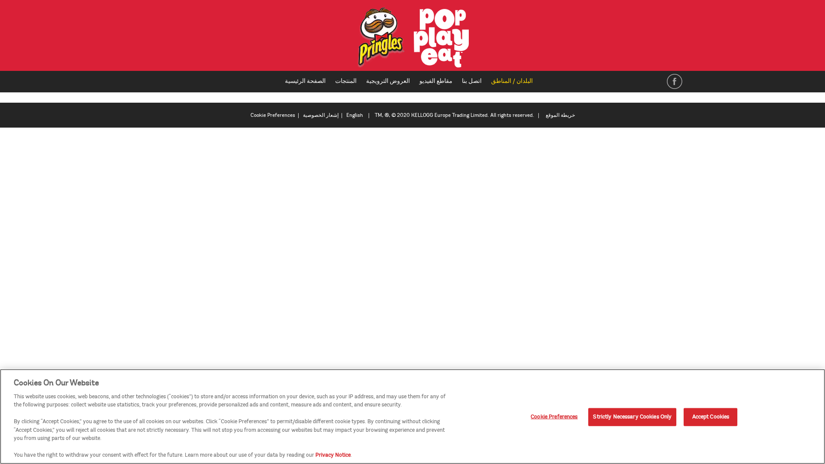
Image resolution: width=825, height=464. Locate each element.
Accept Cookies (711, 416)
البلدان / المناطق (515, 81)
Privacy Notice (333, 455)
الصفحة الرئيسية (305, 81)
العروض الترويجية (388, 81)
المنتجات (346, 81)
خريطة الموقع (560, 115)
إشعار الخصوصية (321, 115)
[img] (412, 37)
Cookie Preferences (554, 416)
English (354, 115)
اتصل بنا (472, 81)
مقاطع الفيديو (435, 81)
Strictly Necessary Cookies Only (632, 416)
